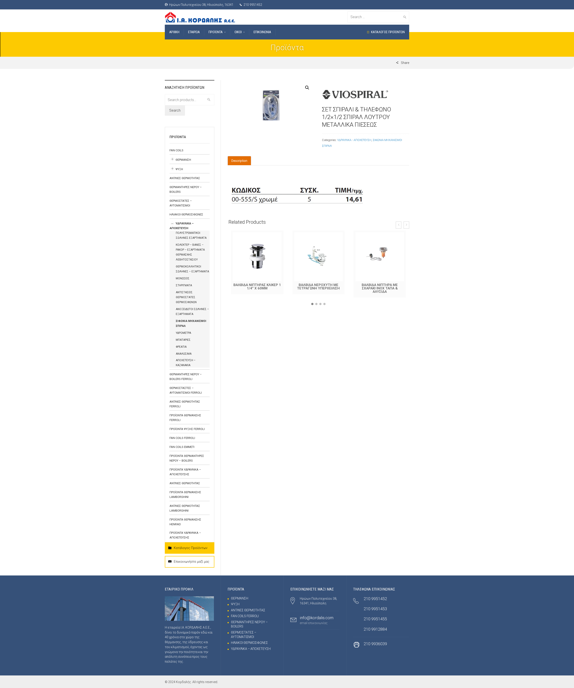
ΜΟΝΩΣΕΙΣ (182, 278)
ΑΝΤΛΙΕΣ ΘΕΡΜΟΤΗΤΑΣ (185, 178)
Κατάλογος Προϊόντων (190, 548)
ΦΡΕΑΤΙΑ (181, 346)
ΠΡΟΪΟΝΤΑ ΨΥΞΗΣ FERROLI (187, 429)
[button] (312, 304)
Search (174, 110)
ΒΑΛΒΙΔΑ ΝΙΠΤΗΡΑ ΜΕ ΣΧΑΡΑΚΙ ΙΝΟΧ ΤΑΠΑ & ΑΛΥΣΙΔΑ (318, 288)
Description (239, 161)
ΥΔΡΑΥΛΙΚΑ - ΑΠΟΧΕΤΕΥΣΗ (354, 140)
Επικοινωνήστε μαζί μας (191, 562)
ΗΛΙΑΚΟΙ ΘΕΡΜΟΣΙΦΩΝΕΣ (186, 214)
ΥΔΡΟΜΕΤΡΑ (183, 332)
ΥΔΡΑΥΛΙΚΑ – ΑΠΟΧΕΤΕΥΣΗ (251, 649)
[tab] (239, 160)
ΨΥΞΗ (179, 169)
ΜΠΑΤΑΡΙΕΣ (183, 339)
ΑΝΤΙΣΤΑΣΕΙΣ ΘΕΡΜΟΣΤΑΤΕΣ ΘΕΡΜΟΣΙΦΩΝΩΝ (186, 297)
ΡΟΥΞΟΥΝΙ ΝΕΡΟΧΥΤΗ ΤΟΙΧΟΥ (380, 286)
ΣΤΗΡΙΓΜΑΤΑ (184, 285)
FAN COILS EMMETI (182, 447)
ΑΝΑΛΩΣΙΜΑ (183, 353)
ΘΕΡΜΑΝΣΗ (183, 159)
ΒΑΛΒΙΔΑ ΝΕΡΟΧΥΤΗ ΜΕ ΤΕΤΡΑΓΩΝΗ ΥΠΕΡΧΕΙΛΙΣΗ (257, 286)
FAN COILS (176, 150)
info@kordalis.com (316, 617)
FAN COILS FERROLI (182, 438)
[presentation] (398, 225)
